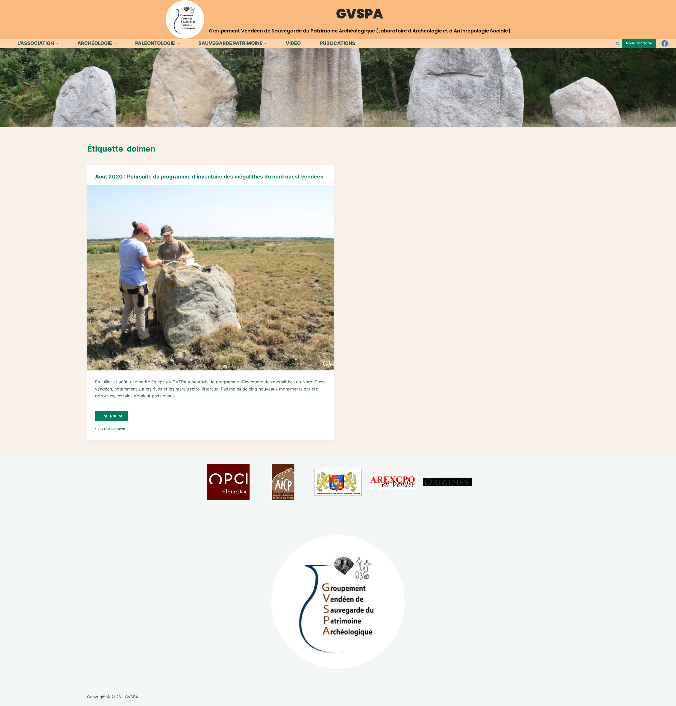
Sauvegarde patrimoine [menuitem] (230, 43)
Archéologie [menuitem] (94, 43)
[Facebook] (664, 43)
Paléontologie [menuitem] (155, 43)
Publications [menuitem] (337, 43)
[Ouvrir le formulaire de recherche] (617, 43)
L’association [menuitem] (35, 43)
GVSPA (359, 13)
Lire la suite (114, 417)
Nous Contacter (639, 43)
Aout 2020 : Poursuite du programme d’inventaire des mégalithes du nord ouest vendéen (209, 176)
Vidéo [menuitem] (293, 43)
